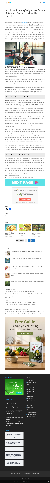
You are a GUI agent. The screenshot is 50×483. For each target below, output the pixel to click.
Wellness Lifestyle (31, 414)
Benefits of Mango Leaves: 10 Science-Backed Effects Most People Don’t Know (14, 423)
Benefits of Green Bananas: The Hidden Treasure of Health (38, 233)
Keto (28, 393)
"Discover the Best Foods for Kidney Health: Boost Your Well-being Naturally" (23, 313)
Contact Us (12, 473)
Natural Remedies (31, 400)
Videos (29, 409)
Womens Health (31, 416)
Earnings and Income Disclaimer (23, 473)
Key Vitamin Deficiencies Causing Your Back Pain (16, 309)
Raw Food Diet (30, 405)
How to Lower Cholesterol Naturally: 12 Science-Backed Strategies (20, 302)
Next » (32, 240)
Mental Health (30, 398)
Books (28, 377)
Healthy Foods (30, 391)
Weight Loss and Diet (32, 412)
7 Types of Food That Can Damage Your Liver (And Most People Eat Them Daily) (23, 293)
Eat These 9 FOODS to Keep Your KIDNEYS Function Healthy (19, 291)
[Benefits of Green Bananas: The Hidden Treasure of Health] (38, 227)
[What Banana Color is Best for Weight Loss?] (25, 227)
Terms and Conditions (24, 475)
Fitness (29, 384)
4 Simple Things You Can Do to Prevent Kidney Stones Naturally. (20, 304)
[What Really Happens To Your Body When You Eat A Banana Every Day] (11, 227)
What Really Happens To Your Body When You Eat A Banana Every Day (11, 233)
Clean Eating (30, 380)
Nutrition (29, 403)
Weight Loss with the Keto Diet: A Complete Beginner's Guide (19, 307)
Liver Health (30, 396)
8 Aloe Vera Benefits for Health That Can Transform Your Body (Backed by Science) (24, 311)
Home (6, 300)
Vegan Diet (30, 407)
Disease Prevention (32, 382)
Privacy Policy (35, 473)
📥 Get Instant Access (25, 199)
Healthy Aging (30, 387)
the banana (24, 22)
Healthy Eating (30, 389)
